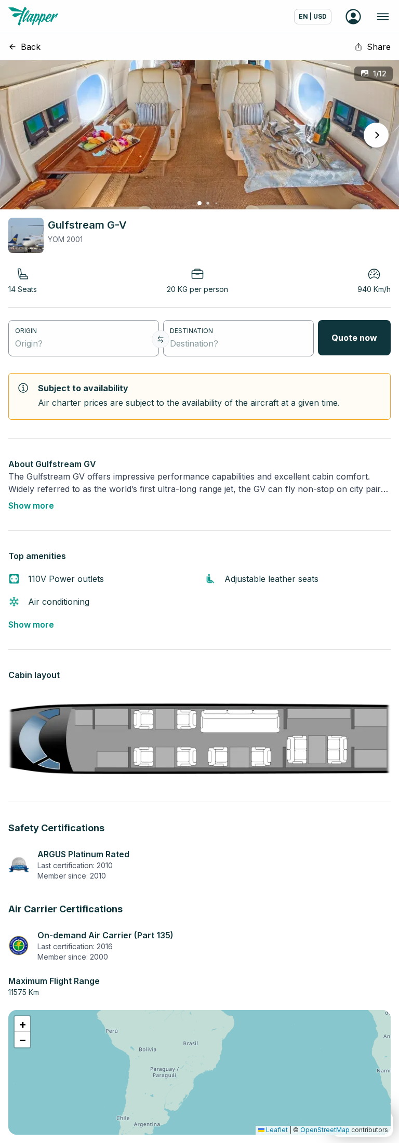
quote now (354, 338)
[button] (22, 1024)
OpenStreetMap (325, 1130)
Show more (31, 505)
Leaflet (276, 1130)
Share (379, 47)
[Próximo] (376, 135)
